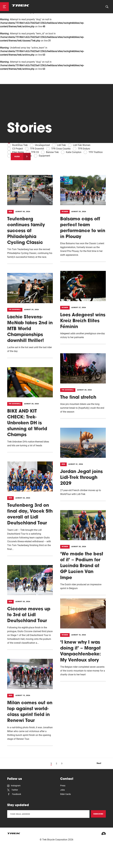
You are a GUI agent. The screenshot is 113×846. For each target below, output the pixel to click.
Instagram (15, 785)
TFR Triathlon (96, 152)
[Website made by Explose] (104, 833)
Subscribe (98, 814)
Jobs (62, 790)
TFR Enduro (84, 148)
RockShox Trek (20, 145)
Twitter (14, 790)
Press (62, 785)
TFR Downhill (37, 148)
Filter (17, 156)
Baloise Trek (52, 152)
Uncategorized (42, 145)
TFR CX (35, 152)
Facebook (16, 794)
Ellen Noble (18, 152)
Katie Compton (73, 152)
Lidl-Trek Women (81, 145)
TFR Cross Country (61, 148)
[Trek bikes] (13, 833)
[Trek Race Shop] (20, 5)
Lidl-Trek (61, 145)
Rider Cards (65, 794)
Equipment (44, 155)
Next (99, 763)
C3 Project (17, 148)
